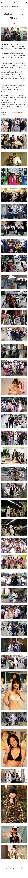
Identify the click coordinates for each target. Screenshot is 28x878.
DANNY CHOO (9, 22)
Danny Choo (3, 6)
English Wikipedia (11, 112)
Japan (14, 23)
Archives (8, 6)
